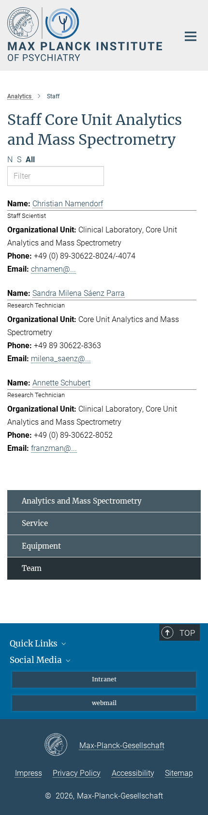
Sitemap (179, 773)
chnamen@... (53, 269)
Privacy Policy (77, 773)
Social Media (37, 660)
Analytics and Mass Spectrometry (82, 501)
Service (35, 523)
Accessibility (133, 773)
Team (32, 568)
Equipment (41, 546)
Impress (28, 773)
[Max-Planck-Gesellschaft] (61, 745)
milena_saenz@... (61, 358)
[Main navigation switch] (190, 36)
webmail (104, 703)
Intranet (104, 679)
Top (187, 633)
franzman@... (54, 448)
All (30, 159)
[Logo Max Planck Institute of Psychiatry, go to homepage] (85, 34)
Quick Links (34, 643)
